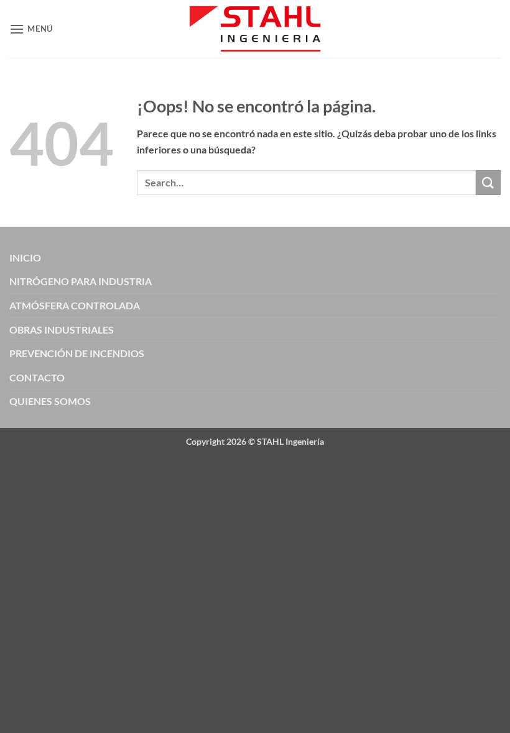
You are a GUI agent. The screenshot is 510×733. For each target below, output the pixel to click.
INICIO (25, 257)
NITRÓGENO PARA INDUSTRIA (80, 281)
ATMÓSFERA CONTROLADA (74, 305)
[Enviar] (488, 182)
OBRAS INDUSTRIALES (61, 329)
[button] (31, 29)
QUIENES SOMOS (50, 401)
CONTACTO (37, 377)
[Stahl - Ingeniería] (255, 29)
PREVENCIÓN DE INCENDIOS (76, 353)
